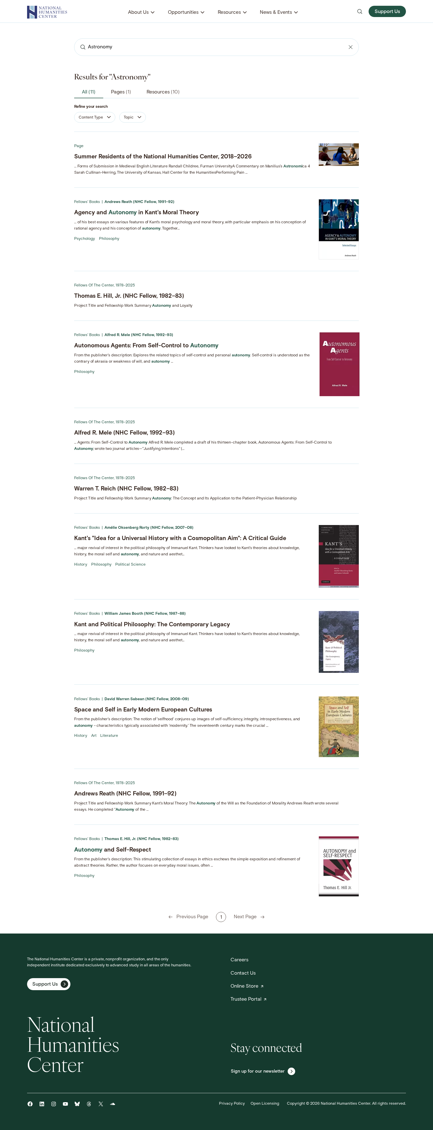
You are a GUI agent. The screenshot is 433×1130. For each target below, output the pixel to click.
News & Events (276, 12)
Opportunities (183, 12)
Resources (229, 12)
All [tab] (88, 92)
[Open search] (360, 12)
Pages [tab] (121, 92)
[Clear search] (350, 47)
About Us (138, 12)
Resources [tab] (163, 92)
